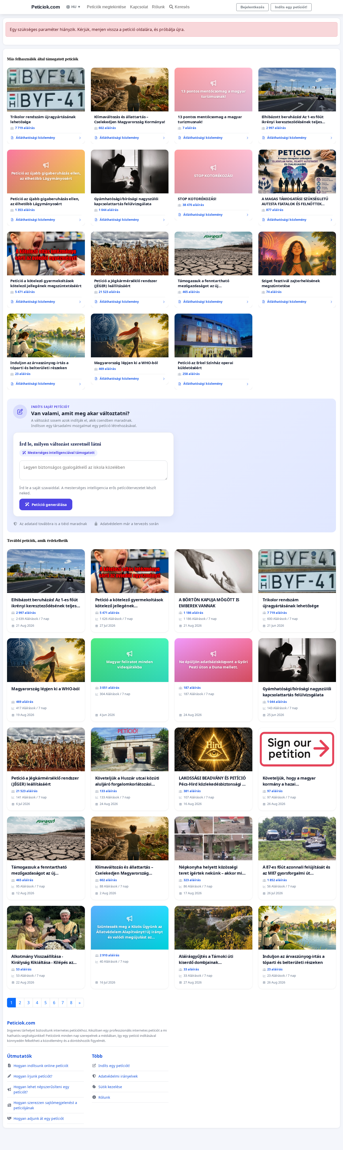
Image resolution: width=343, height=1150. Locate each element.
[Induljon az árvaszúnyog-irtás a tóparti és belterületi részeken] (46, 352)
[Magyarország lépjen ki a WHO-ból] (130, 349)
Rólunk (158, 7)
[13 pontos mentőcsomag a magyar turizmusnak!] (213, 106)
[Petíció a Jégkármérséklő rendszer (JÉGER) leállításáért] (130, 270)
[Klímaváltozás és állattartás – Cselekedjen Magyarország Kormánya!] (130, 106)
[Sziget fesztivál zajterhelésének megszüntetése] (297, 270)
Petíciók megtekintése (106, 7)
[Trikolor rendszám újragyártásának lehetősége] (46, 106)
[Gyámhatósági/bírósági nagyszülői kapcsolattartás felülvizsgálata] (130, 188)
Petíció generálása (49, 504)
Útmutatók (19, 1056)
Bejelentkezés (252, 7)
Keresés (182, 7)
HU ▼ (76, 7)
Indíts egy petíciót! (291, 7)
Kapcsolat (139, 7)
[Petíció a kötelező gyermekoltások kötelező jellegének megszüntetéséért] (46, 270)
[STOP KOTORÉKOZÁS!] (213, 185)
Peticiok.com (45, 7)
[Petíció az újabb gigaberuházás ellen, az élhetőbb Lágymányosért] (46, 188)
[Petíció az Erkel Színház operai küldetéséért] (213, 352)
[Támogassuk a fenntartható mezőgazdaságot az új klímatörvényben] (213, 270)
